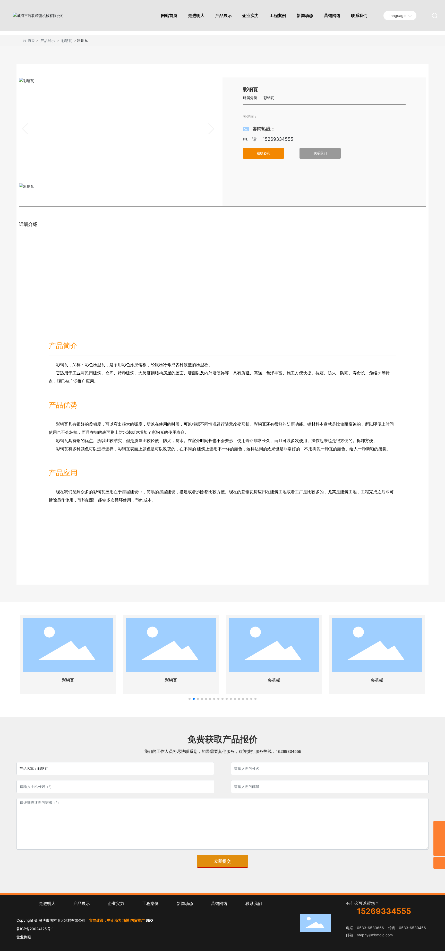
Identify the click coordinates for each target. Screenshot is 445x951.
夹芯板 (274, 680)
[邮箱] (439, 827)
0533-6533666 (370, 928)
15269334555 (277, 139)
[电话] (439, 838)
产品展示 (47, 40)
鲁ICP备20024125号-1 (35, 929)
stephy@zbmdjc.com (375, 935)
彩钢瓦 (66, 40)
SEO (149, 920)
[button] (190, 699)
